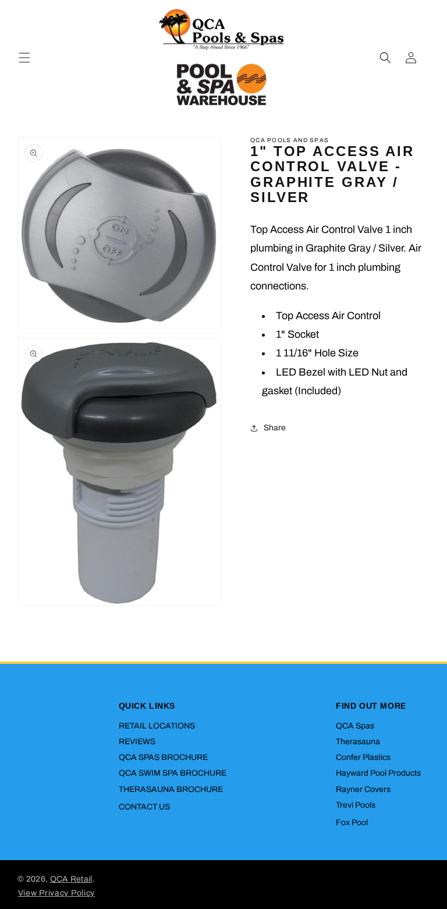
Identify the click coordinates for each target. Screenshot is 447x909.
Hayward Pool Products (378, 773)
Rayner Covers (363, 789)
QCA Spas (355, 725)
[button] (24, 57)
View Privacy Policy (56, 893)
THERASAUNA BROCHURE (171, 789)
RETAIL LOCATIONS (157, 725)
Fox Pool (352, 822)
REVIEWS (137, 741)
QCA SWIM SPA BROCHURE (172, 773)
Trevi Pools (355, 805)
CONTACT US (144, 806)
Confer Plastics (363, 757)
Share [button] (275, 427)
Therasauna (358, 741)
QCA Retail (71, 879)
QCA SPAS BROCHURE (163, 757)
